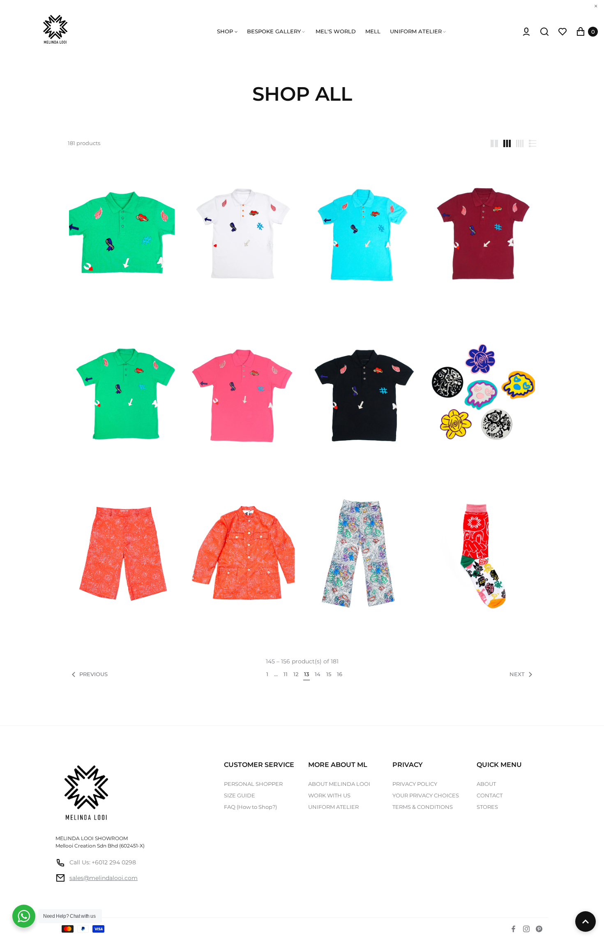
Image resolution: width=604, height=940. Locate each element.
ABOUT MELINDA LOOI (339, 784)
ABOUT (486, 784)
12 (295, 674)
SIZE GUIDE (239, 795)
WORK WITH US (329, 795)
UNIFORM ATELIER (333, 807)
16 (339, 674)
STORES (487, 807)
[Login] (526, 32)
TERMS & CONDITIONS (422, 807)
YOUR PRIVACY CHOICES (425, 795)
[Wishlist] (562, 32)
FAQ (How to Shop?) (250, 807)
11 (286, 674)
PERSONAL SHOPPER (253, 784)
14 (317, 674)
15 (328, 674)
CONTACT (490, 795)
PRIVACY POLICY (414, 784)
